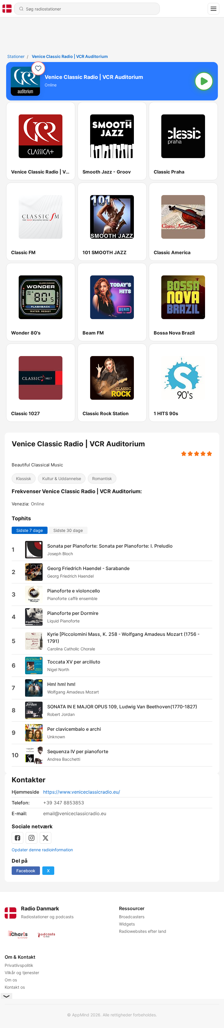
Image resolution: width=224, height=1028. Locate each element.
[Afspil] (204, 81)
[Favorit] (38, 68)
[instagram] (31, 838)
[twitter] (45, 838)
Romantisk (102, 478)
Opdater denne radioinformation (42, 849)
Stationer (15, 56)
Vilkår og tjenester (22, 972)
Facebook (25, 870)
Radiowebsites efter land (142, 931)
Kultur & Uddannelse (61, 478)
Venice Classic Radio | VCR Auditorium (70, 56)
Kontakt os (15, 987)
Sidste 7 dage (29, 530)
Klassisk (23, 478)
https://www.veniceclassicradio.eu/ (81, 792)
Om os (11, 979)
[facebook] (17, 838)
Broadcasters (131, 916)
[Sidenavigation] (213, 9)
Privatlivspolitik (19, 965)
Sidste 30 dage (68, 530)
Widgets (127, 923)
